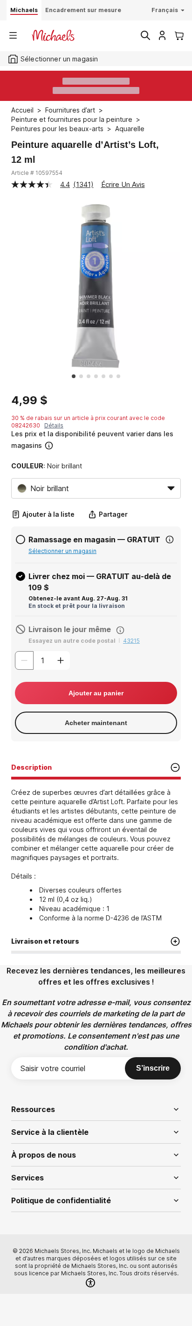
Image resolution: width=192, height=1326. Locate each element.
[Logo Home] (53, 35)
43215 (131, 640)
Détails (53, 425)
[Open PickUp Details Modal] (169, 539)
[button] (95, 439)
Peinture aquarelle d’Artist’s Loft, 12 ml (85, 152)
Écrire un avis (123, 184)
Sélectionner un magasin (62, 550)
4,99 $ (29, 400)
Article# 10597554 (36, 172)
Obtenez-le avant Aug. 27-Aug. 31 (78, 598)
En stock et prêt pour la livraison (76, 605)
